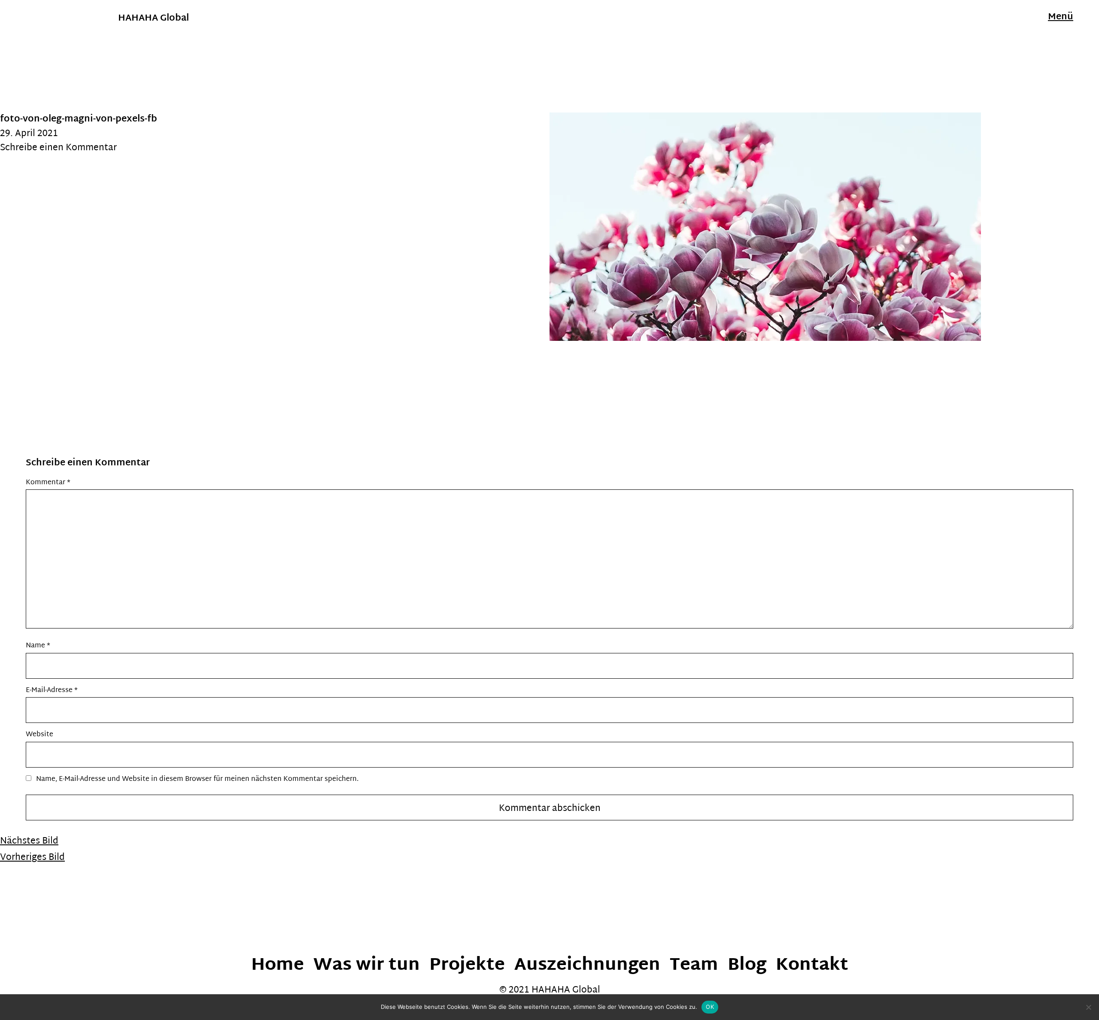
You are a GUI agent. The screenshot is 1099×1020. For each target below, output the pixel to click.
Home (277, 965)
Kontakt (812, 965)
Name (38, 646)
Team (694, 965)
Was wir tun (366, 965)
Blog (747, 965)
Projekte (467, 965)
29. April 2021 (29, 134)
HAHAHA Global (153, 18)
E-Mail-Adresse (52, 690)
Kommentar (48, 483)
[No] (1088, 1007)
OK (710, 1006)
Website (39, 735)
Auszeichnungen (587, 965)
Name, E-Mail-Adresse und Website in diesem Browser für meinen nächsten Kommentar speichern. (197, 779)
